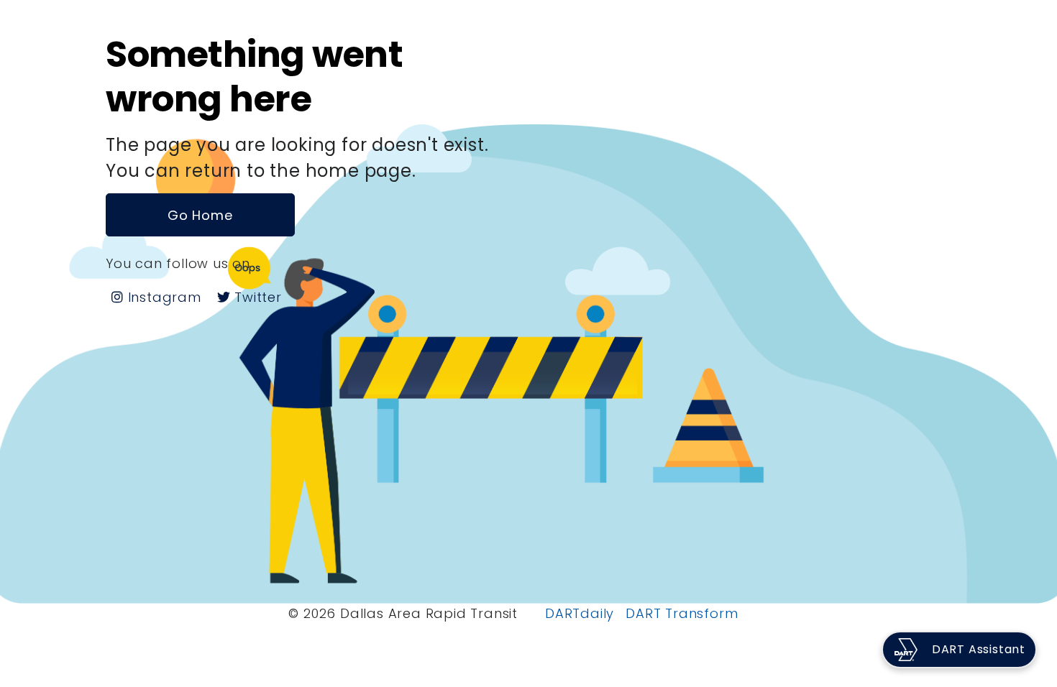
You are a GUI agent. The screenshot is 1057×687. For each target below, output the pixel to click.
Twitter (255, 297)
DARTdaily (579, 613)
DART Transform (682, 613)
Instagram (162, 297)
